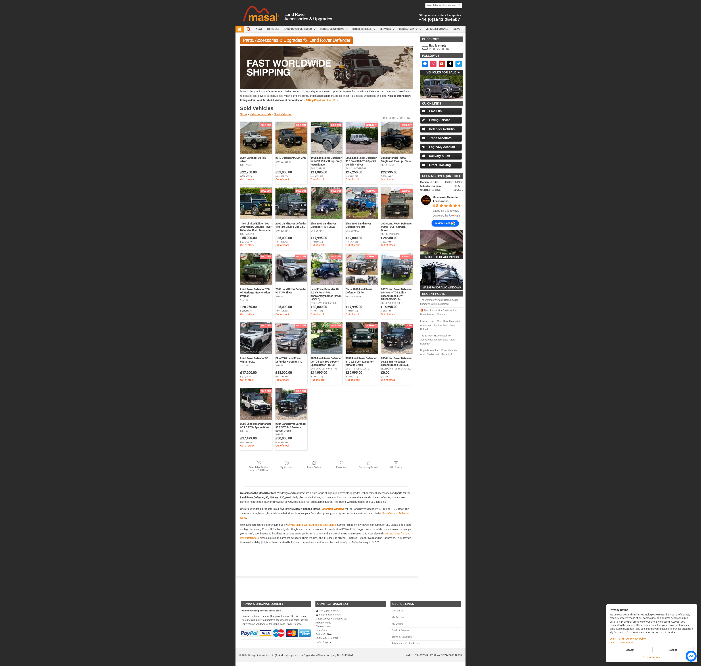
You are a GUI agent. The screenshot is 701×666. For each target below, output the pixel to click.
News (456, 29)
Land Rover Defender (298, 29)
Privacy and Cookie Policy (406, 643)
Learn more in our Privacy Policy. (628, 638)
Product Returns (400, 630)
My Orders (397, 623)
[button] (326, 67)
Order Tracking (440, 165)
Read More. (332, 100)
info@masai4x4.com (330, 614)
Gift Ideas (273, 29)
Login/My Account (442, 147)
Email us (435, 111)
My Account (286, 467)
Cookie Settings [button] (651, 657)
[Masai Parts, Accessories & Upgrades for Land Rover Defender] (350, 24)
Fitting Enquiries (315, 100)
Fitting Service (439, 120)
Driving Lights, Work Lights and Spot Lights (311, 524)
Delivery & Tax (439, 156)
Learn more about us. (622, 642)
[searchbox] (443, 5)
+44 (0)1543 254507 (439, 19)
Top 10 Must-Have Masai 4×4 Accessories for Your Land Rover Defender (437, 339)
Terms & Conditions (402, 637)
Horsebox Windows (332, 29)
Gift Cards (396, 467)
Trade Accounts (440, 138)
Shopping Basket (368, 467)
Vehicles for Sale (437, 29)
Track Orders (314, 467)
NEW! (259, 29)
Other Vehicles (361, 29)
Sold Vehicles (283, 114)
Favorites (341, 467)
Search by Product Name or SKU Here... (259, 469)
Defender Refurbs (442, 129)
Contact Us (397, 610)
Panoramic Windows (332, 508)
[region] (326, 67)
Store (243, 114)
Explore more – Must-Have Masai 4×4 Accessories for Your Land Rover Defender (440, 325)
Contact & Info (408, 29)
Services (385, 29)
